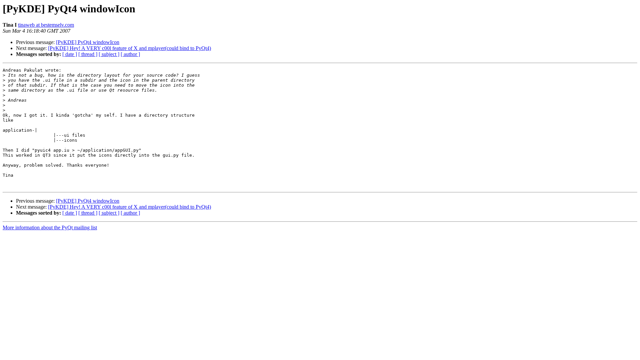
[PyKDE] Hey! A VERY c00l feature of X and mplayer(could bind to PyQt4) (129, 48)
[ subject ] (109, 54)
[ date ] (69, 54)
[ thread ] (87, 54)
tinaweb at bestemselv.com (46, 25)
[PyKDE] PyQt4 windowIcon (87, 42)
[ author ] (130, 54)
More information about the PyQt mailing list (50, 227)
